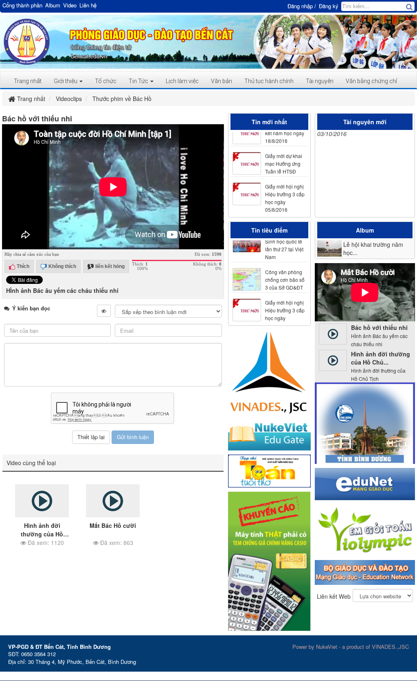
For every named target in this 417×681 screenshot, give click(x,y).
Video (70, 5)
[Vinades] (269, 372)
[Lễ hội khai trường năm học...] (329, 248)
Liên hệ (88, 5)
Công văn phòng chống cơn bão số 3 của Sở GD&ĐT (284, 273)
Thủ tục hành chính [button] (269, 81)
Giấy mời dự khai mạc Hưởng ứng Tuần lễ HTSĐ (283, 157)
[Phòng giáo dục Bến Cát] (26, 41)
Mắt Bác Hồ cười (113, 525)
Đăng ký (328, 6)
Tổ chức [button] (105, 81)
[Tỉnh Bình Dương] (365, 422)
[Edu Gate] (269, 435)
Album (52, 5)
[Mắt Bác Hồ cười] (113, 501)
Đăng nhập (300, 6)
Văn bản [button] (221, 81)
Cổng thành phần (22, 5)
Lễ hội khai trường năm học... (373, 248)
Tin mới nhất (269, 122)
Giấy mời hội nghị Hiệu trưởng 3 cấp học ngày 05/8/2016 (284, 192)
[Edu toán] (365, 529)
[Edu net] (365, 483)
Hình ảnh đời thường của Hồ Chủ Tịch (42, 534)
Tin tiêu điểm (269, 230)
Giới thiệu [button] (66, 81)
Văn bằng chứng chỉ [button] (371, 81)
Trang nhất (28, 81)
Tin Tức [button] (139, 81)
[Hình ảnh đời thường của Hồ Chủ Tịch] (42, 501)
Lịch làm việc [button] (182, 81)
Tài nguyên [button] (320, 81)
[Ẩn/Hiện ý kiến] (104, 311)
